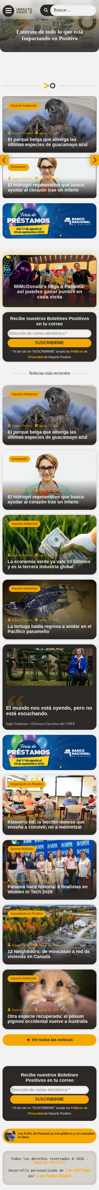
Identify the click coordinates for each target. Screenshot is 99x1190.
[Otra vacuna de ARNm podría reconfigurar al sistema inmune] (49, 124)
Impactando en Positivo (27, 167)
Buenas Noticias (22, 849)
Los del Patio (78, 1170)
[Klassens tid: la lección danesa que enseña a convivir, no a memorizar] (49, 805)
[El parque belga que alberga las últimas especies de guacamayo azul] (49, 415)
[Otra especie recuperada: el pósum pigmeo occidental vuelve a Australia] (49, 999)
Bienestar (17, 105)
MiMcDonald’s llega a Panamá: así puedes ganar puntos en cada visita (49, 291)
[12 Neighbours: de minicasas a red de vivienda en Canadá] (49, 934)
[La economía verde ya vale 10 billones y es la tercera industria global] (49, 545)
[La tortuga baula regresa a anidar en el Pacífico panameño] (49, 609)
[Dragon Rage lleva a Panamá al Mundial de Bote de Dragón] (49, 178)
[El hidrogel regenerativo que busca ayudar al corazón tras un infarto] (49, 480)
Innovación (19, 459)
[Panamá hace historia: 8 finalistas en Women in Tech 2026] (49, 870)
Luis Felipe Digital (54, 1176)
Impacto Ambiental (24, 394)
